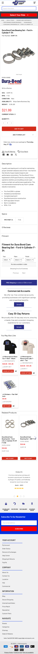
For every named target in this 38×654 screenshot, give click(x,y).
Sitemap (5, 630)
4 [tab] (23, 496)
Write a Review (7, 88)
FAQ (3, 583)
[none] (19, 55)
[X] (16, 154)
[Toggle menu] (2, 2)
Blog (3, 596)
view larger (19, 74)
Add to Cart (7, 406)
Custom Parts (6, 613)
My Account (6, 545)
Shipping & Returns (8, 559)
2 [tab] (17, 496)
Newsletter (6, 610)
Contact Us (6, 576)
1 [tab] (14, 496)
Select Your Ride (17, 15)
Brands (4, 623)
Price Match (6, 606)
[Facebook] (3, 154)
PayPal (4, 562)
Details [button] (19, 304)
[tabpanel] (19, 481)
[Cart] (35, 2)
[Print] (12, 154)
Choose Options (8, 371)
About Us (5, 572)
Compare (15, 371)
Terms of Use (18, 652)
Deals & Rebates (7, 634)
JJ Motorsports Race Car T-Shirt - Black (9, 357)
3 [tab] (20, 496)
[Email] (7, 154)
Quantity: (6, 119)
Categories (5, 627)
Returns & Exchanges (9, 552)
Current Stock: (8, 114)
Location (5, 579)
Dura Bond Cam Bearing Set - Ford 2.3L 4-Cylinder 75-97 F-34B (9, 440)
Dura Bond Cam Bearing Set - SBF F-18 (28, 438)
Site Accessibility (28, 652)
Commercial (6, 586)
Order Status (6, 548)
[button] (19, 135)
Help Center (6, 555)
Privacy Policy (8, 652)
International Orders (8, 603)
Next (35, 438)
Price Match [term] (24, 151)
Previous (2, 438)
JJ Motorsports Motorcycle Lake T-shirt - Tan (27, 358)
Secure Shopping (7, 599)
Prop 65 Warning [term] (9, 151)
